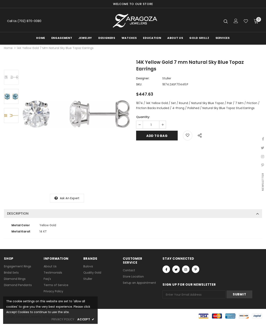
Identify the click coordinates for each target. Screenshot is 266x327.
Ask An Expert (70, 198)
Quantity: (143, 117)
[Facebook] (166, 269)
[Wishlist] (246, 21)
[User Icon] (236, 21)
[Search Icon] (226, 21)
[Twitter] (176, 269)
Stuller (166, 78)
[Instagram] (186, 269)
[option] (76, 114)
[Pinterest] (195, 269)
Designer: (142, 78)
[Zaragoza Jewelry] (134, 21)
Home (8, 48)
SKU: (139, 84)
